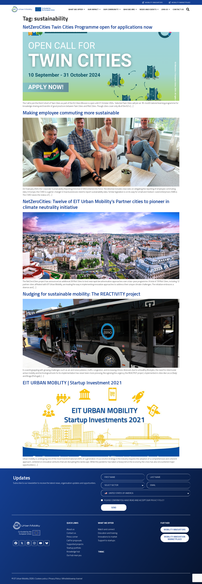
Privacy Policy (157, 500)
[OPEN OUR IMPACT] (100, 9)
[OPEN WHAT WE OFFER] (84, 9)
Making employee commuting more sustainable (71, 112)
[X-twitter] (22, 543)
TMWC (101, 551)
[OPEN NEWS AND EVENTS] (158, 9)
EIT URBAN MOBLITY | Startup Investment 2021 (72, 382)
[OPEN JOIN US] (169, 9)
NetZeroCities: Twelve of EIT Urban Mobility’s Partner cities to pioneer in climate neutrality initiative (96, 204)
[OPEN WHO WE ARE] (136, 9)
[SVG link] (22, 9)
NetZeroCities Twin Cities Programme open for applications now (87, 27)
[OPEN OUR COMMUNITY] (120, 9)
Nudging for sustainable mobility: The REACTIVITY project (81, 294)
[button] (188, 9)
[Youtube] (40, 543)
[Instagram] (34, 543)
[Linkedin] (28, 543)
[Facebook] (16, 543)
